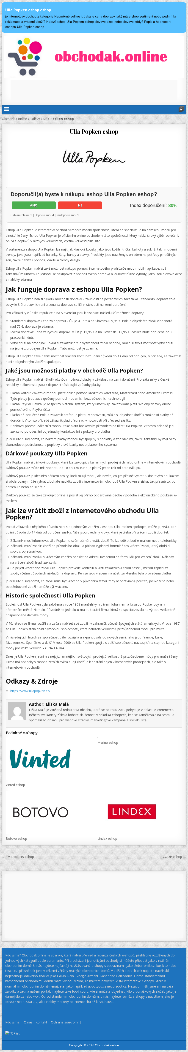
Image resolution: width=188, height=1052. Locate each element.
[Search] (181, 109)
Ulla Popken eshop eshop (28, 9)
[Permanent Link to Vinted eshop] (48, 758)
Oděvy (35, 119)
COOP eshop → (174, 856)
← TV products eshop (18, 856)
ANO (33, 205)
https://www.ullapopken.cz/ (30, 691)
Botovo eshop (16, 838)
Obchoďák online (14, 119)
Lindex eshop (107, 838)
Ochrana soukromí (64, 1022)
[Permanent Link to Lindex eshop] (139, 812)
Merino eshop (107, 742)
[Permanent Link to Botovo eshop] (48, 812)
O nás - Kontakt (35, 1022)
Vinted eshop (15, 785)
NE (80, 205)
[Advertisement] (94, 90)
